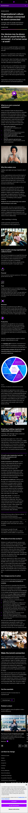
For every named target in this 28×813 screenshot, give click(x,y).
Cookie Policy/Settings (6, 775)
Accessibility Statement (6, 778)
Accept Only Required (14, 805)
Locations (3, 765)
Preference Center (5, 755)
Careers (3, 758)
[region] (14, 798)
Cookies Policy (21, 797)
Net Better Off (6, 343)
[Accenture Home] (14, 2)
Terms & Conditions (5, 773)
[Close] (26, 784)
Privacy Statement (5, 770)
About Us (3, 760)
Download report (5, 5)
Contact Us (3, 763)
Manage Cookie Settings (14, 809)
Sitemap (3, 768)
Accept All (14, 801)
